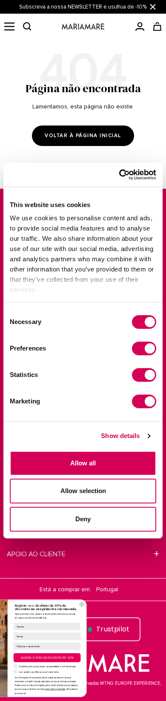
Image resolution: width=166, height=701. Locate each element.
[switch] (144, 348)
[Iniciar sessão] (139, 26)
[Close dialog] (124, 604)
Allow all (83, 463)
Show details (120, 435)
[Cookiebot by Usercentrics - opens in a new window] (119, 174)
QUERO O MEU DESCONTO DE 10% (89, 658)
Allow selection (83, 490)
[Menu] (9, 26)
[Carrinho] (157, 26)
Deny (83, 519)
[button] (27, 26)
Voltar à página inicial (83, 135)
